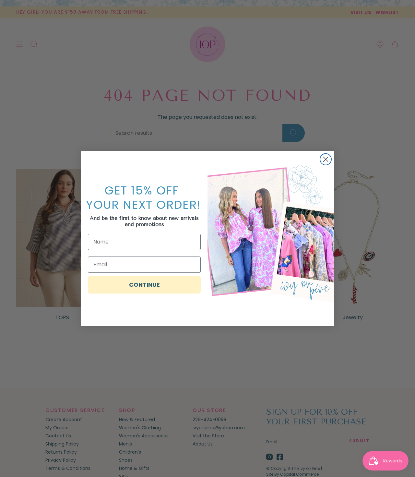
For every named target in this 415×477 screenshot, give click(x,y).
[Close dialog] (325, 159)
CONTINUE (144, 285)
